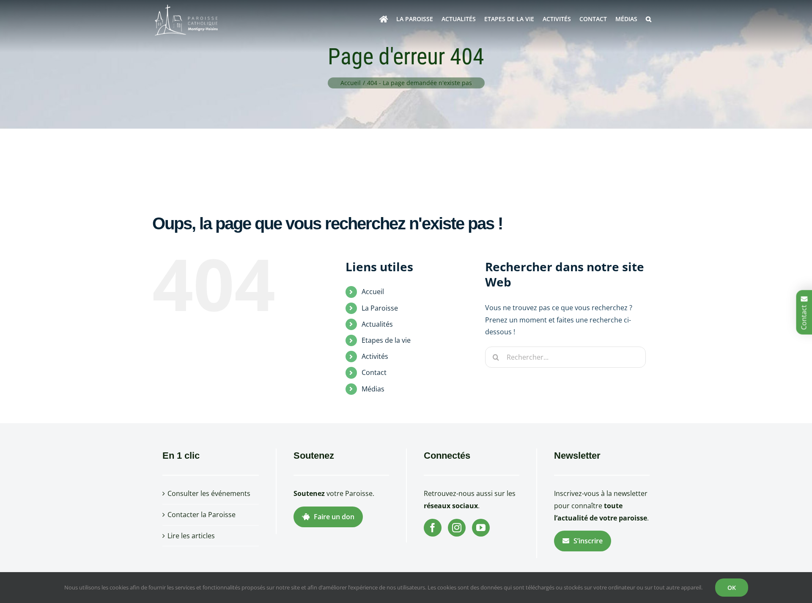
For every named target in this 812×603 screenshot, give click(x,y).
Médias (373, 389)
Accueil (373, 291)
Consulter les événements (208, 493)
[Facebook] (433, 528)
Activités (375, 356)
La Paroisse (380, 308)
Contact (374, 372)
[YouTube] (481, 528)
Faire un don (334, 516)
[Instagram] (457, 528)
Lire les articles (191, 535)
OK (731, 588)
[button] (648, 19)
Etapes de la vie (386, 340)
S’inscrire (588, 540)
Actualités (377, 324)
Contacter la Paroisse (201, 514)
